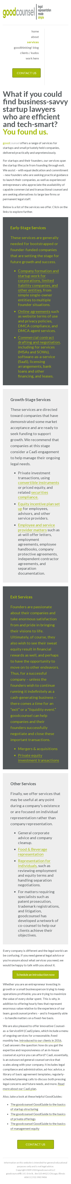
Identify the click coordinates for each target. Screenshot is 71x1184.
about (35, 36)
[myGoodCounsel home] (27, 12)
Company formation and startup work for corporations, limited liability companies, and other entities (38, 280)
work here (32, 58)
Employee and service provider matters (36, 527)
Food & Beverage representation (32, 851)
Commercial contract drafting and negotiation (39, 339)
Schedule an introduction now (36, 974)
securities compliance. (33, 494)
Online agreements (34, 311)
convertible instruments (38, 482)
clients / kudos (29, 53)
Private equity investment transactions (38, 757)
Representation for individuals (34, 863)
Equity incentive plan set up (39, 506)
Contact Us (26, 73)
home (35, 31)
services (33, 42)
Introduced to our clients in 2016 (40, 1040)
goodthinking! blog (26, 47)
